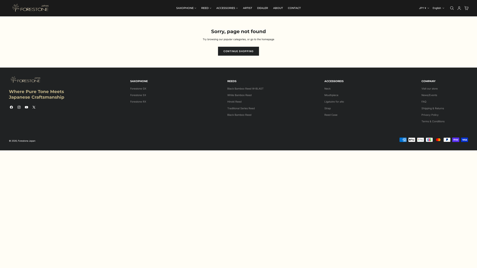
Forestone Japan (26, 141)
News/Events (429, 95)
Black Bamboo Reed (239, 114)
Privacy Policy (430, 114)
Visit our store (429, 88)
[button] (452, 8)
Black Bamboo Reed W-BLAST (245, 88)
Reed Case (330, 114)
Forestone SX (138, 95)
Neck (327, 88)
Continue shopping (238, 51)
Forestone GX (138, 88)
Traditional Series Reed (241, 108)
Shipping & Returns (432, 108)
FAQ (423, 101)
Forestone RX (138, 101)
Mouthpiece (331, 95)
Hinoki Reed (234, 101)
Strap (327, 108)
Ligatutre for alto (334, 101)
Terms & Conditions (433, 121)
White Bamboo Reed (239, 95)
